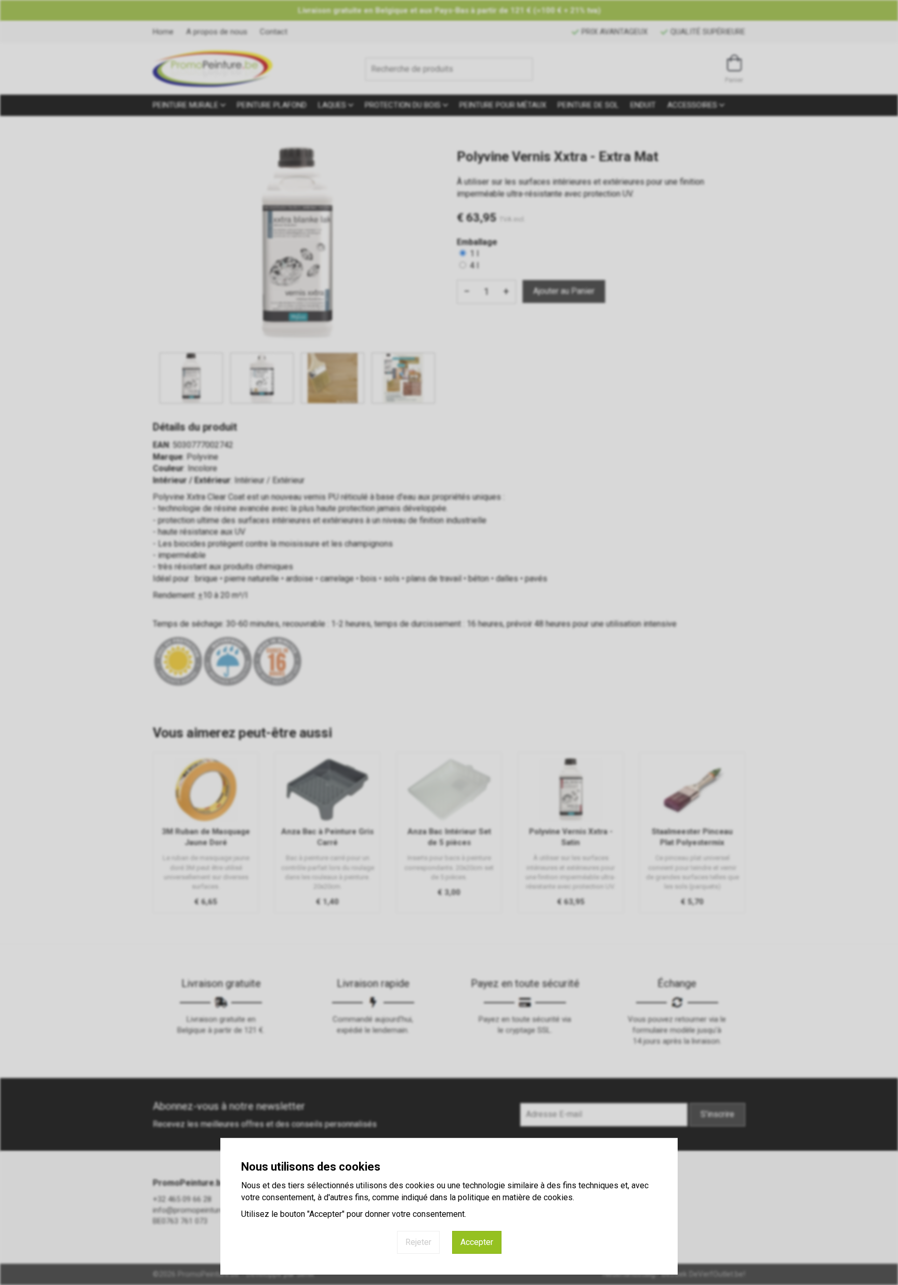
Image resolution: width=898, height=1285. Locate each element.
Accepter (476, 1242)
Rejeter (418, 1242)
